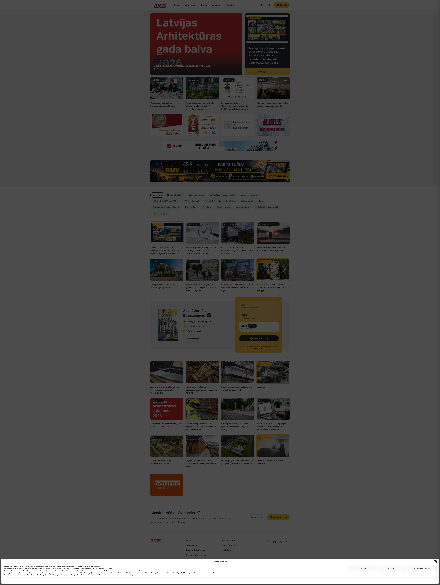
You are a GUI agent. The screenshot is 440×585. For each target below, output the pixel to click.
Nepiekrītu (392, 568)
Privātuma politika (10, 581)
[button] (435, 562)
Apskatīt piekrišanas (422, 568)
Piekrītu (363, 568)
